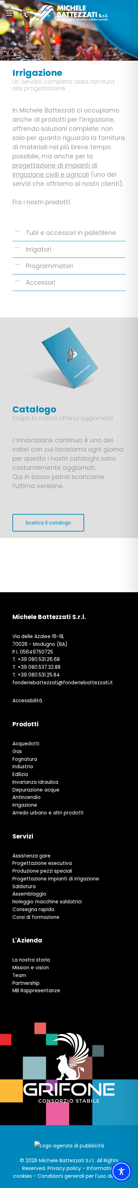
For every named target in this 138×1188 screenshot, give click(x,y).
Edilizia (20, 774)
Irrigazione (24, 805)
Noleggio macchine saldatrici (47, 901)
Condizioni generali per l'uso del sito (81, 1176)
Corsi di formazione (35, 917)
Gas (17, 751)
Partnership (26, 983)
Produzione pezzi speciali (42, 871)
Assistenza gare (31, 856)
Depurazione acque (35, 790)
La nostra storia (31, 960)
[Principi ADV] (69, 1148)
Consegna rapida (33, 909)
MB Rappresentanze (36, 990)
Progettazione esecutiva (42, 863)
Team (19, 975)
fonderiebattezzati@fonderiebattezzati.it (62, 682)
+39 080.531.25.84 (39, 675)
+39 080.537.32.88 (39, 667)
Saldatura (24, 886)
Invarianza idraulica (35, 782)
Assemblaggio (29, 894)
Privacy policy (64, 1168)
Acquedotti (25, 743)
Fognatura (24, 759)
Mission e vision (30, 967)
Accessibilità (27, 700)
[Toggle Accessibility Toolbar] (121, 1171)
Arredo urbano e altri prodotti (48, 813)
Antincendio (26, 797)
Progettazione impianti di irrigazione (55, 878)
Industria (22, 766)
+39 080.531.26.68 (39, 659)
